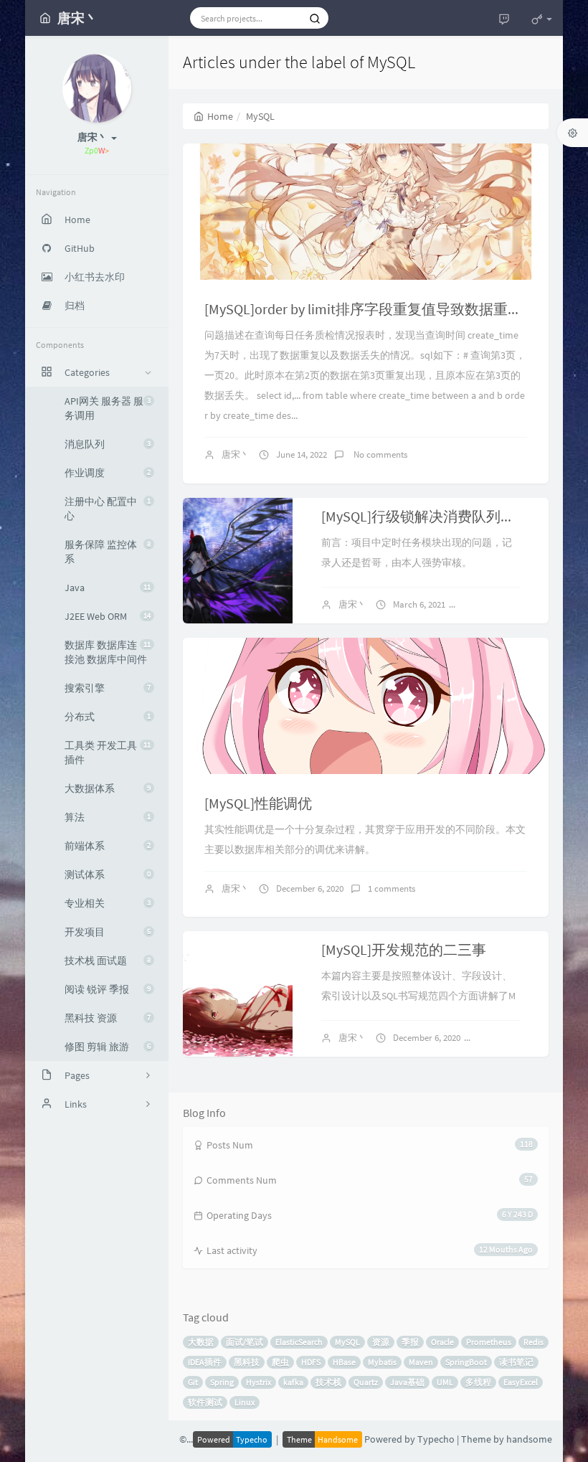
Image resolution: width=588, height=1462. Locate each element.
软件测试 (205, 1402)
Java (108, 587)
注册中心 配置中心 (108, 508)
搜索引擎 (108, 688)
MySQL (347, 1341)
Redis (533, 1341)
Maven (421, 1362)
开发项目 (108, 931)
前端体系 (108, 845)
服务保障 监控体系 (108, 551)
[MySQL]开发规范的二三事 (403, 949)
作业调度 (108, 472)
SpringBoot (466, 1362)
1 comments (493, 604)
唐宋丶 (236, 454)
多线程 (478, 1382)
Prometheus (488, 1341)
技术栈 (328, 1382)
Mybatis (382, 1362)
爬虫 (280, 1362)
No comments (379, 454)
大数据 (201, 1341)
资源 (380, 1341)
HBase (344, 1362)
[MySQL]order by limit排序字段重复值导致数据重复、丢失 (384, 309)
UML (445, 1382)
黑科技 (247, 1362)
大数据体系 (108, 788)
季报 (410, 1341)
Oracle (442, 1341)
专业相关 (108, 903)
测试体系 (108, 874)
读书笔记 (516, 1362)
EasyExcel (520, 1382)
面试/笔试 (244, 1341)
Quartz (366, 1382)
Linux (244, 1402)
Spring (222, 1382)
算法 (108, 817)
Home (220, 116)
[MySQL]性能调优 (258, 803)
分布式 (108, 716)
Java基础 (407, 1382)
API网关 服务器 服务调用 (108, 408)
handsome (529, 1439)
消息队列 (108, 444)
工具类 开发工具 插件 (108, 752)
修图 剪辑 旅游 (108, 1046)
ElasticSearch (299, 1341)
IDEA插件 (205, 1362)
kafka (293, 1382)
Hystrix (258, 1382)
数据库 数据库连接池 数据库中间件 (108, 652)
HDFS (311, 1362)
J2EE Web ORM (108, 616)
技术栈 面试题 (108, 960)
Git (193, 1382)
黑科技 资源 (108, 1017)
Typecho (436, 1439)
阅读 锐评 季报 (108, 989)
